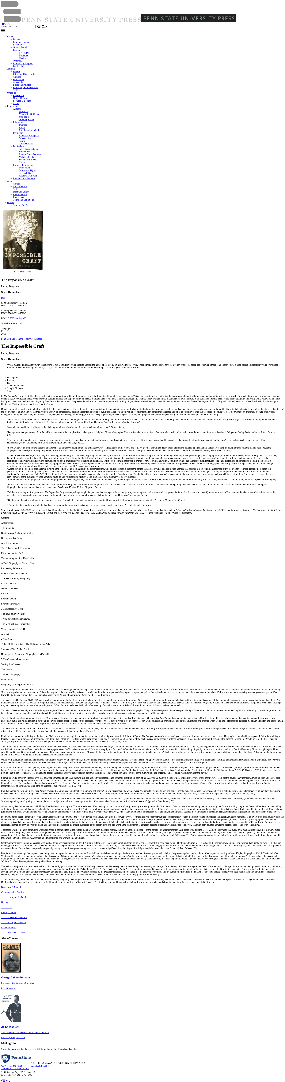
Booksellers (18, 146)
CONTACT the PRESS (12, 1065)
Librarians (18, 122)
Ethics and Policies (22, 84)
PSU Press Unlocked (29, 130)
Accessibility (25, 173)
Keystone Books (21, 42)
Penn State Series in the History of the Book (21, 339)
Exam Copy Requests (23, 63)
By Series (23, 55)
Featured (17, 39)
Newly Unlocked (21, 98)
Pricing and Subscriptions (25, 74)
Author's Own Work (28, 175)
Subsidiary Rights (27, 170)
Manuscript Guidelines (29, 114)
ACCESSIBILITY (40, 1065)
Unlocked (11, 93)
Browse (16, 50)
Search (4, 26)
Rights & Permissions (23, 165)
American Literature (14, 917)
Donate (10, 202)
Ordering (17, 60)
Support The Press (21, 205)
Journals (11, 68)
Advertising (18, 82)
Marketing (24, 117)
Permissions (18, 79)
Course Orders (26, 143)
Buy (3, 298)
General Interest (8, 927)
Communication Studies (12, 892)
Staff (15, 90)
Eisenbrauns (18, 44)
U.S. (6, 907)
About (16, 103)
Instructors (18, 133)
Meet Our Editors (21, 191)
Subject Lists (25, 138)
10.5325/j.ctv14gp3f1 (17, 318)
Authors (17, 109)
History (4, 902)
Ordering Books (26, 119)
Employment (19, 197)
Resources (12, 106)
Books (10, 36)
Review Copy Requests (30, 154)
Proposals (23, 111)
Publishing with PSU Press (25, 87)
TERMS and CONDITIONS (15, 1068)
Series (22, 141)
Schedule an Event (28, 159)
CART (7, 23)
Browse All (18, 95)
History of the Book (13, 897)
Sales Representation (28, 149)
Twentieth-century (13, 932)
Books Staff (18, 66)
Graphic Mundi (20, 47)
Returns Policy (20, 194)
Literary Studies (8, 912)
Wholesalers (24, 151)
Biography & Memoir (11, 887)
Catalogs (23, 58)
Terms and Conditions (23, 199)
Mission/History (20, 186)
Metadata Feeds (26, 157)
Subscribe (5, 1049)
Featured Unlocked (22, 101)
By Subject (24, 52)
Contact (22, 162)
